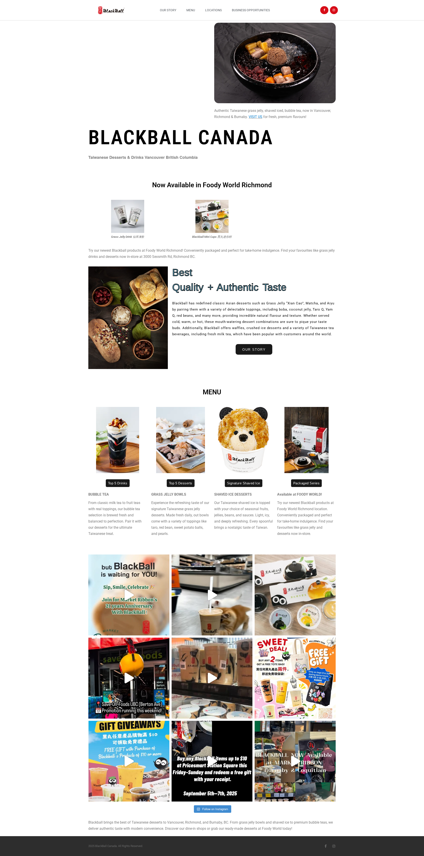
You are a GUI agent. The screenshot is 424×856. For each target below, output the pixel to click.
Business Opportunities (251, 10)
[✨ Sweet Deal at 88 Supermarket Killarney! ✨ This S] (295, 678)
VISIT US (255, 117)
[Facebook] (324, 10)
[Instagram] (334, 10)
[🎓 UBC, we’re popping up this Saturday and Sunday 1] (212, 678)
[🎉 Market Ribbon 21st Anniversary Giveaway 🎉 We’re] (128, 594)
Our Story (168, 10)
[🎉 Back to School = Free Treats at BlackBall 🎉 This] (128, 761)
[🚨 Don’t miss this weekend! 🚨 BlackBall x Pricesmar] (212, 761)
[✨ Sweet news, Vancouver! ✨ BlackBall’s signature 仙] (295, 594)
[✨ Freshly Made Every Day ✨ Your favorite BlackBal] (295, 761)
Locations (213, 10)
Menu (190, 10)
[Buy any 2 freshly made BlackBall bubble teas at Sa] (128, 678)
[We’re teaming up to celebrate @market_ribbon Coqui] (212, 594)
